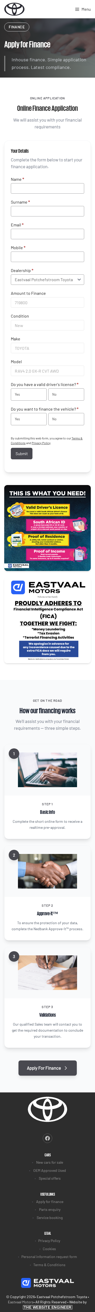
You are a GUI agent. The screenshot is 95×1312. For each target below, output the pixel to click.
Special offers (50, 1178)
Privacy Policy (41, 443)
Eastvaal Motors (21, 1302)
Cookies (49, 1248)
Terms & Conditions (49, 1264)
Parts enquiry (49, 1209)
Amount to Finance (28, 293)
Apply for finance (49, 1201)
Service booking (50, 1217)
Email (17, 224)
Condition (20, 315)
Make (15, 338)
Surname (20, 201)
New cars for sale (49, 1162)
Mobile (18, 247)
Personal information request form (49, 1256)
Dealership (22, 270)
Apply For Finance (44, 1067)
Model (16, 361)
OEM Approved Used (49, 1170)
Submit (22, 453)
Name (17, 179)
